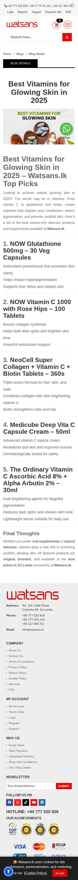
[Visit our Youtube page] (34, 802)
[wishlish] (68, 25)
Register (23, 12)
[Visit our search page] (67, 37)
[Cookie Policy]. (35, 873)
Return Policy (17, 672)
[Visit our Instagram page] (17, 802)
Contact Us (16, 656)
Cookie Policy (17, 678)
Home (7, 53)
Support (36, 12)
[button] (56, 25)
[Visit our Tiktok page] (25, 802)
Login (10, 12)
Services (14, 684)
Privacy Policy (18, 667)
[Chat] (66, 129)
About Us (15, 650)
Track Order (17, 712)
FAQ (68, 12)
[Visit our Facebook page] (9, 802)
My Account (16, 706)
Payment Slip (53, 12)
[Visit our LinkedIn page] (42, 802)
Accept (59, 873)
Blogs (20, 53)
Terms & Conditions (21, 661)
